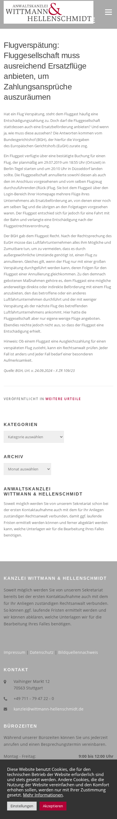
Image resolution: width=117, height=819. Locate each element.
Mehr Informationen (43, 795)
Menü (108, 12)
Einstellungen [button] (22, 805)
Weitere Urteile (63, 398)
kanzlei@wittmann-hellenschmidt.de (48, 709)
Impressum (14, 652)
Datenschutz (42, 652)
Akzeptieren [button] (53, 805)
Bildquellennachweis (78, 652)
